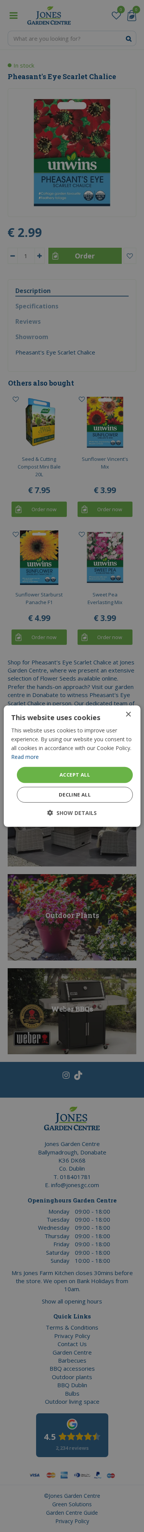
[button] (72, 812)
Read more (25, 756)
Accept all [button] (75, 774)
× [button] (128, 714)
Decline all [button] (75, 794)
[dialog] (71, 765)
